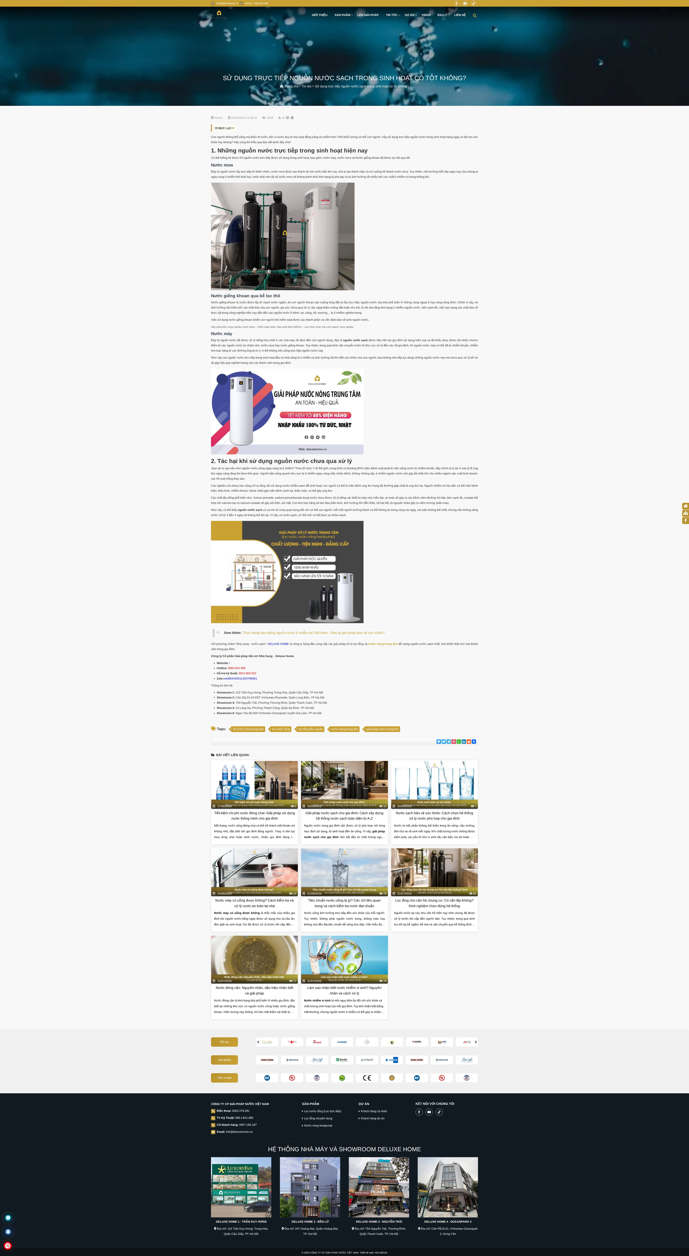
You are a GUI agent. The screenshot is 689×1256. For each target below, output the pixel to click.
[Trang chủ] (219, 14)
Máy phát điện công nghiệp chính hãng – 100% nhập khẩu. (243, 327)
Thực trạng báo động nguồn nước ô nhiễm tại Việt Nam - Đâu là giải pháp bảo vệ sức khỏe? (313, 633)
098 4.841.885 (244, 1117)
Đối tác (224, 1041)
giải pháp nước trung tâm (383, 729)
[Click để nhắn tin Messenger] (8, 1217)
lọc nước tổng (281, 729)
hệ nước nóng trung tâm (248, 729)
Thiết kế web (366, 1252)
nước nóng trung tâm (344, 729)
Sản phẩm (224, 1059)
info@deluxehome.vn (239, 1131)
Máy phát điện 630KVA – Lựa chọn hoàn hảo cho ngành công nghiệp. (315, 327)
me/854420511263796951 (240, 678)
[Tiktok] (473, 3)
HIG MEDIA (381, 1252)
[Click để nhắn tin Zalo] (8, 1231)
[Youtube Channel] (465, 3)
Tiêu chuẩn (224, 1077)
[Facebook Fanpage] (456, 3)
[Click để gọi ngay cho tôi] (8, 1246)
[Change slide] (258, 1042)
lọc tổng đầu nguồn (311, 729)
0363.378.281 (241, 1110)
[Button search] (475, 15)
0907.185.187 (248, 1124)
